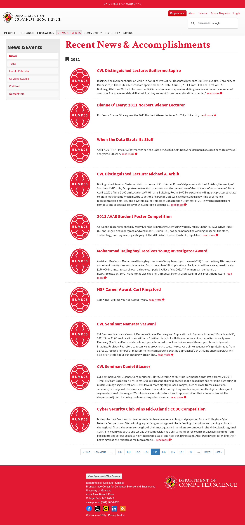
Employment (177, 13)
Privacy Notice (116, 515)
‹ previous (100, 452)
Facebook (89, 508)
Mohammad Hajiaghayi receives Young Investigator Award (152, 251)
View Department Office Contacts (104, 476)
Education (46, 33)
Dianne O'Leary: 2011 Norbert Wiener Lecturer (141, 105)
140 (120, 452)
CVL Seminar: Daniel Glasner (123, 366)
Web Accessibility (96, 515)
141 (129, 452)
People (10, 33)
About (191, 13)
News (13, 56)
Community (93, 33)
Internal (203, 13)
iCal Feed (14, 86)
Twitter (97, 508)
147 (181, 452)
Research (26, 33)
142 (137, 452)
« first (86, 452)
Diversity (112, 33)
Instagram (106, 508)
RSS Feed (123, 508)
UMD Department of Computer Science (32, 17)
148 (190, 452)
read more (213, 93)
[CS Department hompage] (200, 481)
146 (173, 452)
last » (219, 452)
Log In (237, 13)
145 (164, 452)
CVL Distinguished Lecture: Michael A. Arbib (138, 174)
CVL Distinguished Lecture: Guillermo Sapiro (139, 70)
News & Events (69, 33)
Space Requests (220, 13)
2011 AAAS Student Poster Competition (134, 216)
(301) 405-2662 (110, 502)
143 (146, 452)
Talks (12, 63)
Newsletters (16, 93)
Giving (128, 33)
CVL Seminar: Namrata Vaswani (126, 324)
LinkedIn (114, 508)
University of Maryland (123, 4)
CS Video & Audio (19, 78)
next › (207, 452)
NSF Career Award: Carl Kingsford (129, 289)
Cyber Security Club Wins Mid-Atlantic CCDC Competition (151, 409)
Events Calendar (19, 71)
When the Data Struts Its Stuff (125, 139)
